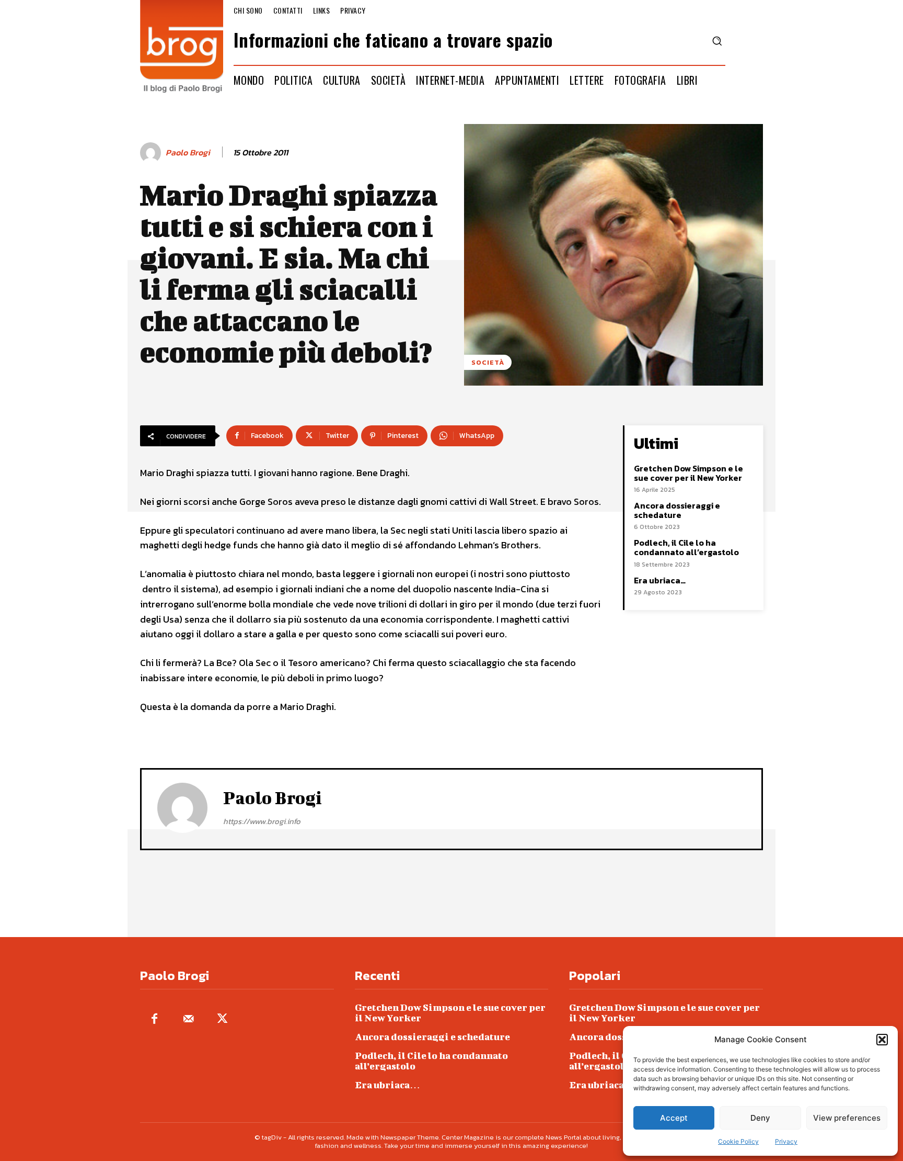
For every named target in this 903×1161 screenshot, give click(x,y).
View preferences (847, 1118)
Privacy (786, 1141)
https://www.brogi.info (261, 821)
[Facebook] (154, 1019)
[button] (882, 1039)
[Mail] (188, 1019)
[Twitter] (222, 1019)
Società (487, 362)
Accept (674, 1118)
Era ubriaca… (660, 580)
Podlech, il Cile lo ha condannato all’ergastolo (686, 547)
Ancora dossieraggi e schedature (677, 510)
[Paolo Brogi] (152, 152)
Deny (760, 1118)
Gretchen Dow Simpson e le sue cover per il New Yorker (688, 473)
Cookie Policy (738, 1141)
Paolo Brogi (188, 152)
